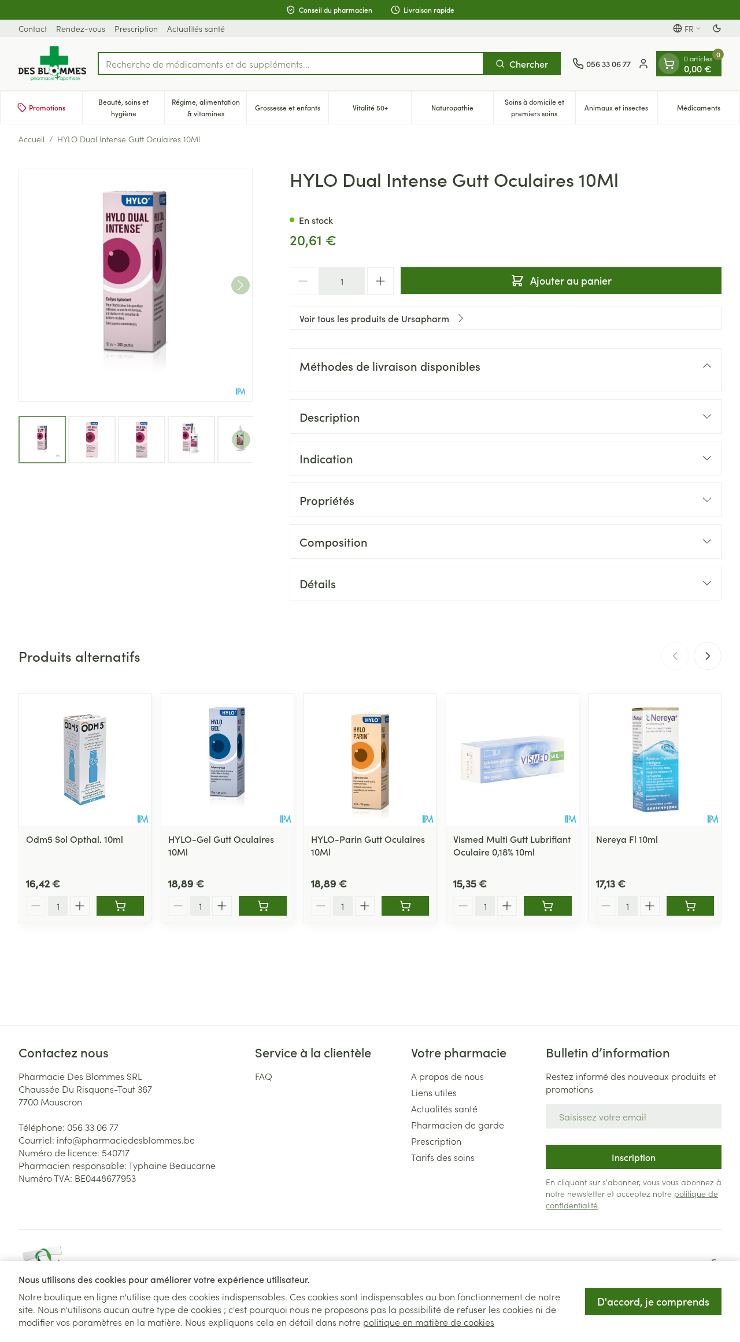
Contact (32, 28)
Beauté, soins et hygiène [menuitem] (131, 107)
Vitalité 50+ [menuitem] (381, 110)
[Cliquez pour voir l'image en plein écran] (135, 284)
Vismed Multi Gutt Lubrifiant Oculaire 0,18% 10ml (512, 845)
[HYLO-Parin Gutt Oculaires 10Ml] (370, 759)
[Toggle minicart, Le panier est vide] (668, 63)
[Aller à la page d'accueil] (52, 63)
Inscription (634, 1157)
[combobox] (291, 63)
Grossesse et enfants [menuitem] (291, 110)
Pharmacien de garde (457, 1124)
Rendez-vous (80, 28)
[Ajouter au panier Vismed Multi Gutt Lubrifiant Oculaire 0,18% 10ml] (547, 906)
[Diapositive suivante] (708, 656)
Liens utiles (434, 1092)
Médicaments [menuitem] (708, 110)
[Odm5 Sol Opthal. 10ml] (85, 759)
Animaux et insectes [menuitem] (620, 110)
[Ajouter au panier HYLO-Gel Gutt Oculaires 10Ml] (262, 906)
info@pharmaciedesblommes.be (126, 1139)
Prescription (136, 28)
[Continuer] (240, 285)
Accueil (31, 139)
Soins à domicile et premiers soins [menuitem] (540, 107)
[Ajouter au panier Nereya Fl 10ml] (690, 906)
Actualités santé (196, 28)
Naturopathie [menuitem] (462, 110)
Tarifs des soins (443, 1157)
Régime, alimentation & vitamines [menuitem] (209, 107)
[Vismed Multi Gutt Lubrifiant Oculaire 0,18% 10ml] (512, 759)
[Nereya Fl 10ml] (655, 759)
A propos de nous (447, 1076)
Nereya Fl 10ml (627, 838)
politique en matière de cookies (428, 1321)
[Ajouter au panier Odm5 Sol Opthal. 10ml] (120, 906)
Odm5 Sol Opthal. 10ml (74, 838)
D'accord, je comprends (653, 1301)
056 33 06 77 (93, 1126)
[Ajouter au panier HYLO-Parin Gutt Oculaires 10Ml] (405, 906)
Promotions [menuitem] (47, 107)
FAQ (263, 1076)
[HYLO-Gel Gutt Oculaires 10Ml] (227, 759)
